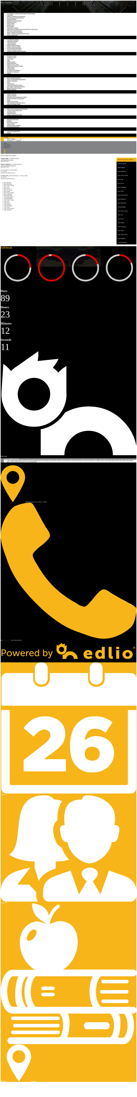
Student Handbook (11, 63)
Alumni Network (11, 113)
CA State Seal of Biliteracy (13, 70)
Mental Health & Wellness (13, 45)
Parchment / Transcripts (13, 71)
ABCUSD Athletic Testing (13, 104)
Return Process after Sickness (14, 88)
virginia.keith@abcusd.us (7, 160)
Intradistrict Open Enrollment (14, 20)
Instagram (4, 151)
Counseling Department (13, 39)
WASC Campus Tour (12, 35)
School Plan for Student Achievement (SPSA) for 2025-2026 (22, 29)
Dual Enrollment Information (14, 48)
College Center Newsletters (14, 47)
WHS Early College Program (14, 30)
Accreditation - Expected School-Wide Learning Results (21, 13)
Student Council (11, 61)
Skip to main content (6, 1)
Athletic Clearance (11, 94)
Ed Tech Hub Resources (13, 126)
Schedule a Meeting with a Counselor (16, 51)
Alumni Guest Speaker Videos (14, 114)
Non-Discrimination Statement (11, 459)
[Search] (5, 135)
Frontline (9, 121)
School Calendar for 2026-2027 (15, 32)
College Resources (11, 42)
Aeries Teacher (11, 123)
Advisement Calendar (12, 41)
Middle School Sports (12, 101)
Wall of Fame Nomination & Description (17, 109)
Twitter (4, 150)
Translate (6, 137)
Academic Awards (11, 56)
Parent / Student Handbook (14, 78)
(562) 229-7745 (7, 640)
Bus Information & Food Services (15, 18)
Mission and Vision (12, 22)
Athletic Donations (11, 95)
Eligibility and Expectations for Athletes (17, 97)
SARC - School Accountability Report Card (18, 33)
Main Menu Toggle (5, 4)
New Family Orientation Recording (16, 86)
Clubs (8, 60)
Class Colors (10, 59)
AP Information (11, 69)
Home (5, 143)
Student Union (10, 25)
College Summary (11, 44)
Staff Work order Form (12, 119)
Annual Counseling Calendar (14, 49)
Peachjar (4, 153)
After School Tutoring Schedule (15, 66)
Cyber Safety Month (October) (14, 85)
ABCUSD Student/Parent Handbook (16, 79)
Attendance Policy (11, 57)
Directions (33, 1081)
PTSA (8, 82)
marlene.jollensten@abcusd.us (8, 165)
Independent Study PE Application (15, 98)
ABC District (7, 144)
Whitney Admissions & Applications (16, 16)
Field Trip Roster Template (13, 125)
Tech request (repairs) (12, 122)
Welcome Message (11, 19)
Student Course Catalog (13, 64)
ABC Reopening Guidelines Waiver (16, 102)
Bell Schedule (10, 26)
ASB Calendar (10, 67)
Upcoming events (11, 112)
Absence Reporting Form (13, 131)
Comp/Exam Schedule (12, 28)
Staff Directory (10, 83)
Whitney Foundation (12, 81)
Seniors (9, 73)
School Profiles (11, 23)
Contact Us (6, 147)
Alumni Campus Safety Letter (14, 110)
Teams (8, 100)
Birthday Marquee (11, 89)
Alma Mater (10, 15)
